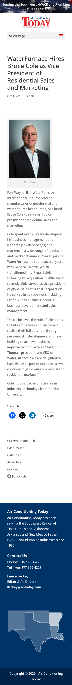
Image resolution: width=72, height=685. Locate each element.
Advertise (14, 462)
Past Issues (15, 448)
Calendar (14, 455)
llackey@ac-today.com (24, 587)
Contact (13, 469)
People (30, 96)
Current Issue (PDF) (22, 441)
